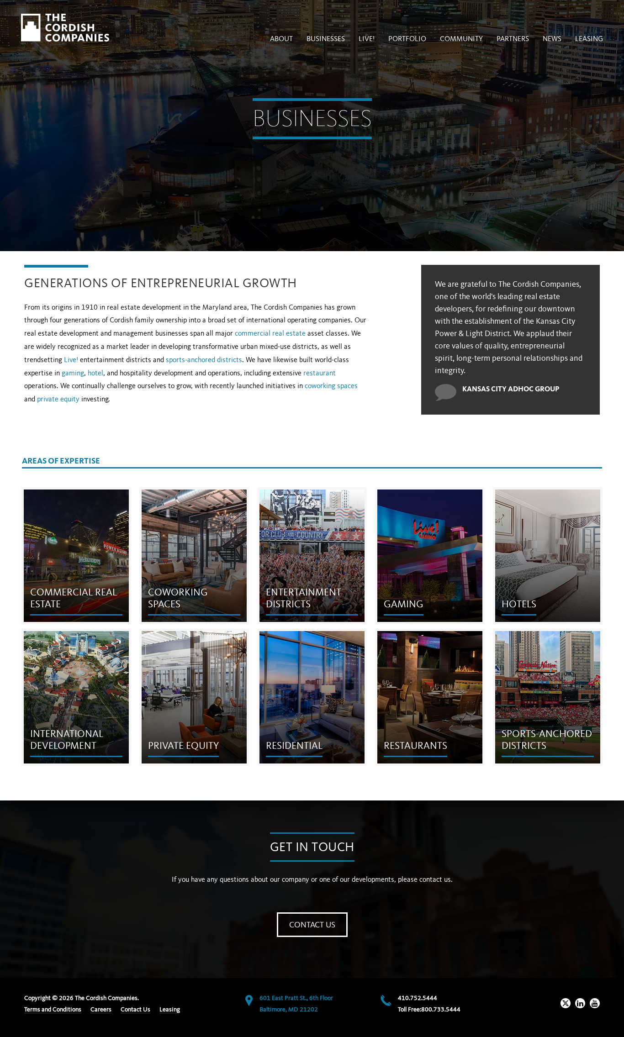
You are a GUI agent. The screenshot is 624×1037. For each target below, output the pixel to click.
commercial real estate (270, 333)
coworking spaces (331, 386)
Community (461, 39)
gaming (73, 373)
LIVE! (367, 39)
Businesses (326, 39)
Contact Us (312, 925)
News (552, 39)
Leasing (589, 39)
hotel (95, 373)
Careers (100, 1009)
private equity (58, 399)
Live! (71, 360)
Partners (513, 39)
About (281, 39)
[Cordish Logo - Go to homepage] (65, 28)
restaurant (319, 373)
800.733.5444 (440, 1009)
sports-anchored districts (204, 360)
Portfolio (407, 39)
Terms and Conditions (52, 1009)
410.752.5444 (417, 998)
